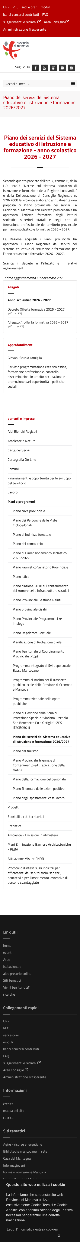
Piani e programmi (21, 501)
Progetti (13, 807)
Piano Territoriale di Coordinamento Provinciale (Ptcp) (38, 654)
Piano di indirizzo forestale (32, 534)
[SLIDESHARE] (53, 68)
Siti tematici (12, 980)
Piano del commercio (28, 543)
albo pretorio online (17, 973)
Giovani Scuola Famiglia (25, 357)
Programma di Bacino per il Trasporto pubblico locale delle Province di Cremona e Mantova (42, 684)
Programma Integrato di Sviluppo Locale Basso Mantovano (42, 668)
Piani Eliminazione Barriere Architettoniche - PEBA (39, 847)
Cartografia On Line (22, 459)
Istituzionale (12, 966)
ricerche (9, 994)
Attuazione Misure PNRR (26, 858)
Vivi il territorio (14, 987)
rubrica (8, 1117)
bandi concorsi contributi (21, 14)
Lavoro (12, 492)
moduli (46, 7)
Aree (6, 959)
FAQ (45, 14)
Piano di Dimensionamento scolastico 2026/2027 (40, 555)
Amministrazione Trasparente (24, 29)
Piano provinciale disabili (30, 609)
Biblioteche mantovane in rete (25, 1151)
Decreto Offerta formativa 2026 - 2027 (36, 309)
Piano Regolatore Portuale (32, 632)
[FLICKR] (62, 68)
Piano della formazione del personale (39, 779)
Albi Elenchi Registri (22, 431)
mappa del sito (13, 1110)
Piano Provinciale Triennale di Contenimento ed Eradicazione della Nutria (39, 765)
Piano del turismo (25, 751)
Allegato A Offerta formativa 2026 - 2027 (38, 322)
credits (8, 1103)
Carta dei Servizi (19, 450)
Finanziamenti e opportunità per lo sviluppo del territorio (39, 481)
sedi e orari (30, 7)
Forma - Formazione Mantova (24, 1172)
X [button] (59, 1235)
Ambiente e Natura (21, 440)
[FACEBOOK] (35, 68)
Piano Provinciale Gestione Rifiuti (37, 600)
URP (6, 7)
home (7, 945)
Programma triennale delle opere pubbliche (36, 701)
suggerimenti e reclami (20, 21)
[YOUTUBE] (44, 68)
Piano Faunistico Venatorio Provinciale (40, 567)
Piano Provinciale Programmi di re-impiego (38, 621)
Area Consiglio (54, 21)
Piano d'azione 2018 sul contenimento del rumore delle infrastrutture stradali (41, 588)
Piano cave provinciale (29, 511)
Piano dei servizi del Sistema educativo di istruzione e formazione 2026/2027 (41, 739)
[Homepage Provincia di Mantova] (40, 50)
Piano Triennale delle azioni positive (38, 788)
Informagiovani (14, 1165)
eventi (7, 952)
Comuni (13, 468)
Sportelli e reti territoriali (26, 816)
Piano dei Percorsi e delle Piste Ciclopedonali (35, 523)
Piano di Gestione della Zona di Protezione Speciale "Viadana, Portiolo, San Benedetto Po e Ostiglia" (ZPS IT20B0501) (41, 720)
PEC (15, 7)
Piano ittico (21, 576)
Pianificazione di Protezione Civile (37, 642)
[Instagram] (71, 68)
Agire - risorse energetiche (22, 1144)
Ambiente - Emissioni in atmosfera (33, 835)
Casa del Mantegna (17, 1158)
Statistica (15, 825)
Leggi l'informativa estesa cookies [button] (32, 1229)
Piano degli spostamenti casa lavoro (38, 798)
